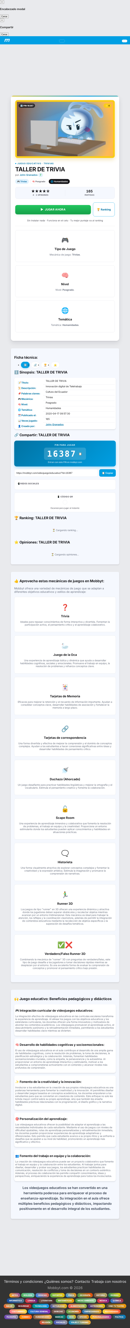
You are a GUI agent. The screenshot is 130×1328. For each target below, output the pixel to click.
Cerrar (4, 16)
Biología (28, 1295)
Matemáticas (65, 1300)
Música (103, 1300)
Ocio (71, 1317)
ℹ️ (25, 364)
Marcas (59, 1317)
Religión (46, 1322)
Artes (15, 1295)
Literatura (46, 1300)
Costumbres (18, 1311)
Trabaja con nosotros (108, 1281)
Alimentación (77, 1306)
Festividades (111, 1311)
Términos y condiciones (23, 1281)
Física (71, 1295)
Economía (74, 1311)
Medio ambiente (86, 1300)
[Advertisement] (65, 68)
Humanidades (42, 1317)
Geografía (85, 1295)
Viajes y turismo (79, 1322)
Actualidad (58, 1306)
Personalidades (100, 1317)
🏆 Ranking (104, 209)
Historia (100, 1295)
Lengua (31, 1300)
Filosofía (11, 1317)
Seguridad (23, 1306)
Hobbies (26, 1317)
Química (117, 1300)
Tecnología (41, 1306)
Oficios (83, 1317)
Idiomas (114, 1295)
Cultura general (39, 1311)
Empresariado (91, 1311)
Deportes (57, 1295)
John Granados (29, 174)
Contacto (82, 1281)
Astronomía (96, 1306)
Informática (15, 1300)
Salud (9, 1306)
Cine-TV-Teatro (116, 1306)
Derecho (58, 1311)
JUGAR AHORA (53, 209)
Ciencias (42, 1295)
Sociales (60, 1322)
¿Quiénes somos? (58, 1281)
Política (119, 1317)
